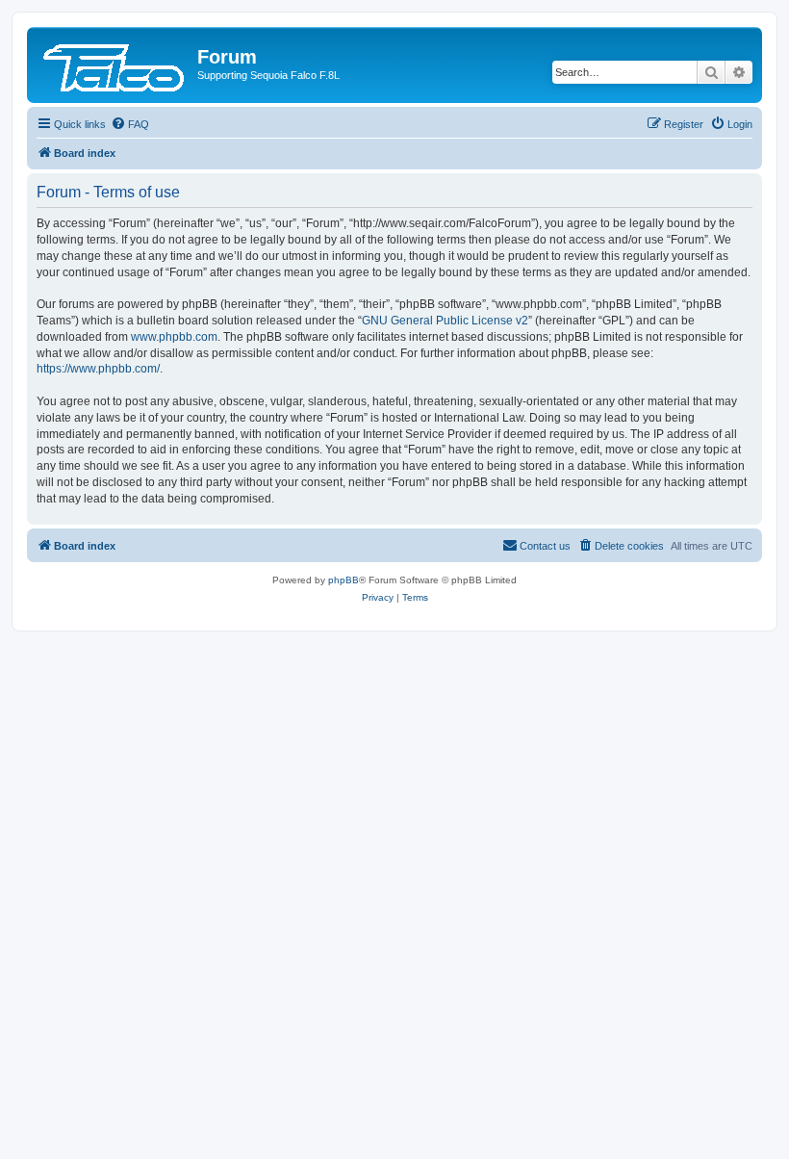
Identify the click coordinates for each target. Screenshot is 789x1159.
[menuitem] (130, 124)
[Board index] (114, 62)
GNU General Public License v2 (445, 320)
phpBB (343, 580)
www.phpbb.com (174, 337)
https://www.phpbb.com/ (98, 368)
